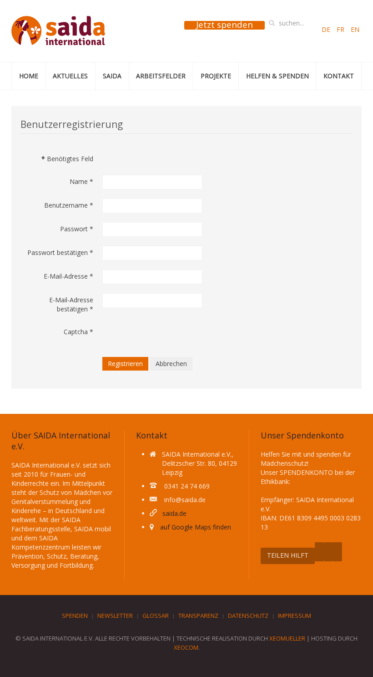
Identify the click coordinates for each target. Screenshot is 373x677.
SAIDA (112, 75)
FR (341, 29)
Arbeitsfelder (161, 75)
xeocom (186, 647)
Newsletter (115, 615)
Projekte (216, 75)
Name (81, 181)
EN (355, 29)
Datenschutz (248, 615)
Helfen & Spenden (277, 75)
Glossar (155, 615)
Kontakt (338, 75)
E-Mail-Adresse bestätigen (71, 304)
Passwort (76, 228)
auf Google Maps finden (195, 527)
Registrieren (125, 363)
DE (327, 29)
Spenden (75, 615)
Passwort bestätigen (60, 252)
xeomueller (287, 638)
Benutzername (68, 205)
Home (28, 75)
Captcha (78, 331)
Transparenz (198, 615)
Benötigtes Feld (67, 158)
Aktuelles (70, 75)
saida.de (174, 513)
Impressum (294, 615)
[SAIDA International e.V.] (58, 31)
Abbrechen (171, 363)
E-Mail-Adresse (68, 276)
